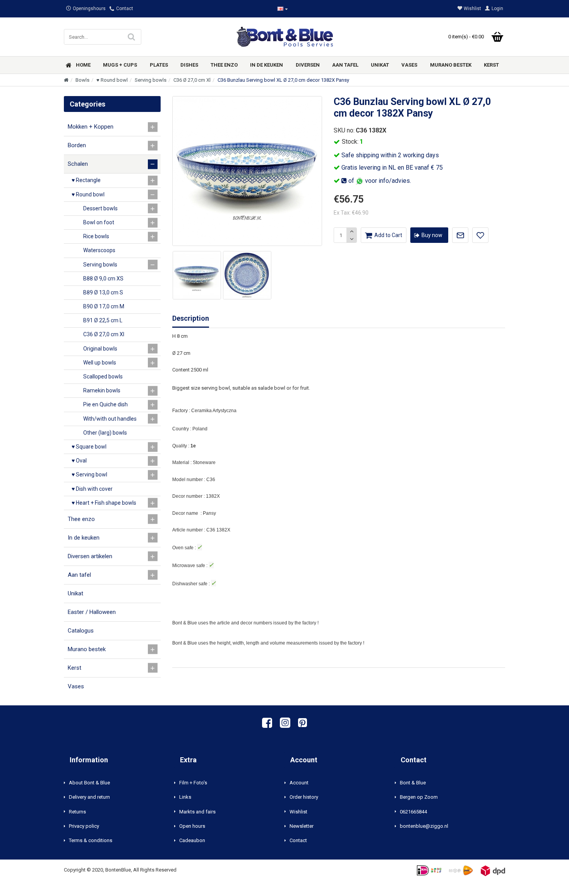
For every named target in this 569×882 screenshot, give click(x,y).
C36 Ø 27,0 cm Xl (192, 80)
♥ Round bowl (112, 80)
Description (190, 318)
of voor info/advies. (379, 180)
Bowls (82, 80)
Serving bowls (150, 80)
